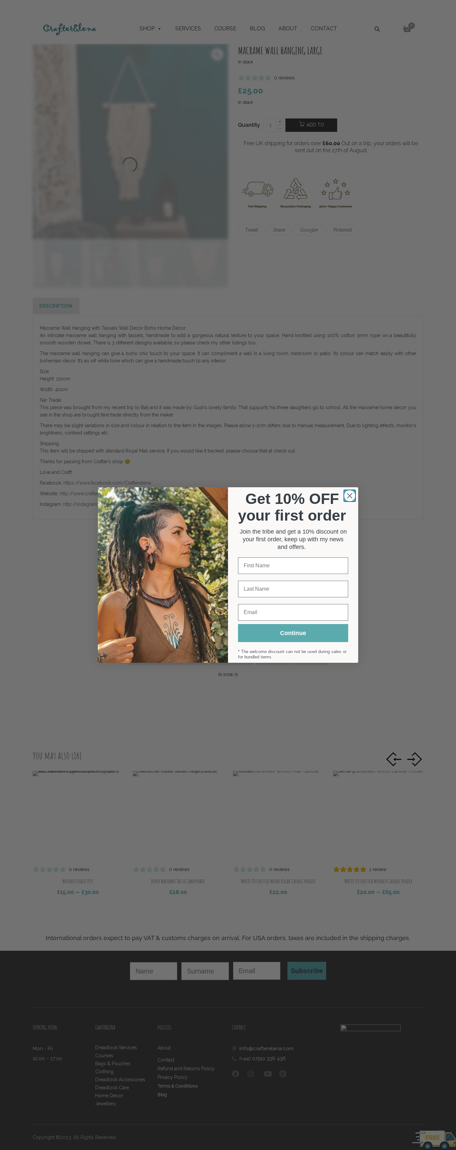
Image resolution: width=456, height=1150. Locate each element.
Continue (293, 633)
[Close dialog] (350, 496)
